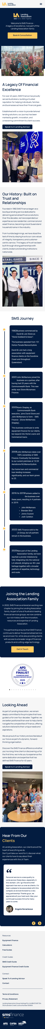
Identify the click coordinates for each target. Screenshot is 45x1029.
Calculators (7, 945)
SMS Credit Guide (9, 962)
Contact (5, 983)
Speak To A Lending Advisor (13, 978)
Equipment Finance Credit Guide (15, 966)
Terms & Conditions (10, 994)
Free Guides (7, 950)
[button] (41, 4)
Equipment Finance (10, 940)
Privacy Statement (10, 999)
